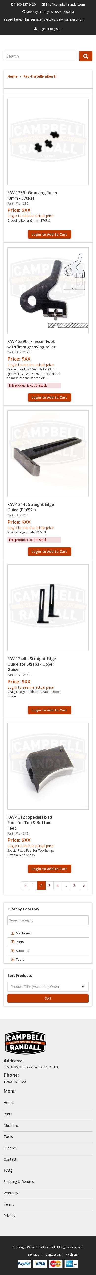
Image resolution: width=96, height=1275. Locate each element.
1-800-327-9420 (25, 4)
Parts (8, 1113)
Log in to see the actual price (30, 215)
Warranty (11, 1193)
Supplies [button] (22, 950)
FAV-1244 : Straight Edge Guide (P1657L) (30, 507)
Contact (10, 1159)
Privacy (9, 1215)
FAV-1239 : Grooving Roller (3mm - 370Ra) (32, 195)
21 (75, 885)
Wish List (72, 1255)
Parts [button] (20, 941)
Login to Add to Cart (49, 234)
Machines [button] (23, 933)
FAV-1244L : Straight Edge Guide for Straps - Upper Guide (31, 664)
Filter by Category (23, 909)
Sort (48, 998)
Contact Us (53, 1255)
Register (56, 29)
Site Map (34, 1255)
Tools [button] (20, 959)
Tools (8, 1136)
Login (42, 29)
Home (12, 76)
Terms (9, 1204)
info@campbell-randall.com (65, 4)
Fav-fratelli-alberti (39, 76)
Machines (11, 1125)
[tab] (48, 933)
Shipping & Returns (19, 1181)
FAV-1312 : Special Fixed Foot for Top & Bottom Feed (29, 823)
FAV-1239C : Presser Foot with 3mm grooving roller (31, 344)
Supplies (10, 1148)
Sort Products (20, 975)
